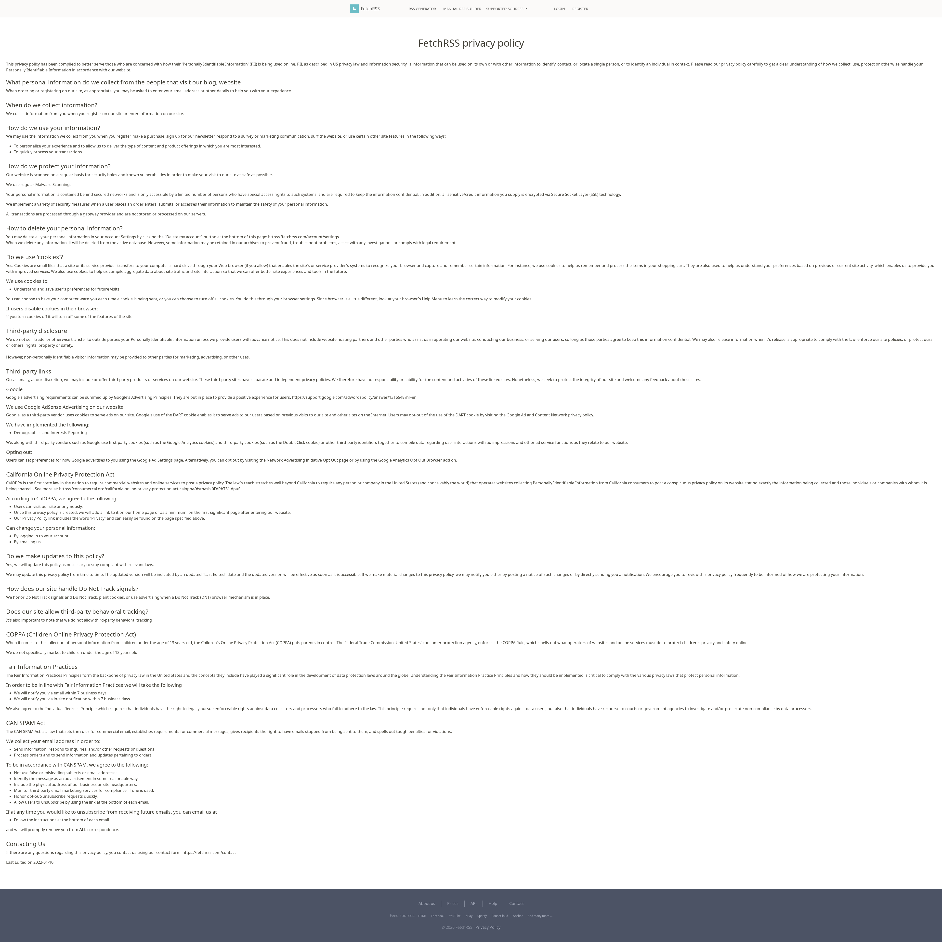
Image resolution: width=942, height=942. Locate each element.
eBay (469, 916)
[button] (506, 8)
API (474, 903)
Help (493, 903)
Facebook (437, 916)
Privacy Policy (487, 927)
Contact (516, 903)
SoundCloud (500, 916)
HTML (422, 916)
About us (427, 903)
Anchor (518, 916)
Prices (452, 903)
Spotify (482, 916)
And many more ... (540, 916)
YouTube (455, 916)
